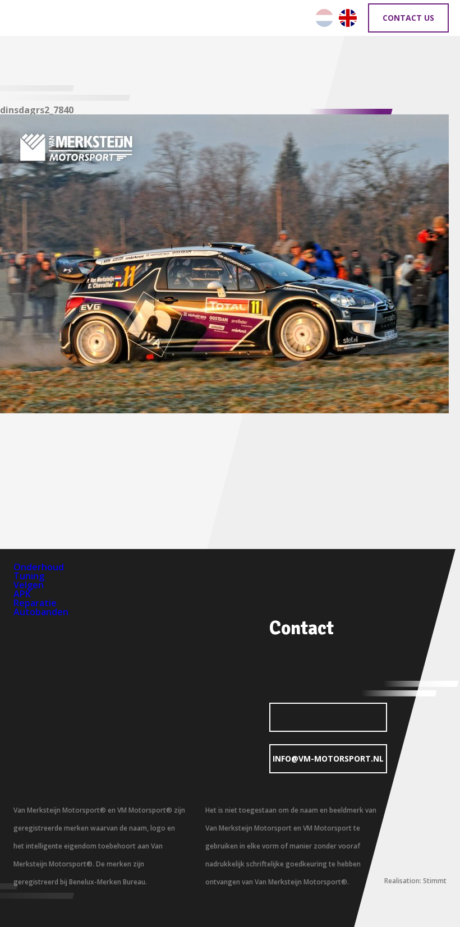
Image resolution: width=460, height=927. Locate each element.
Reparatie (35, 602)
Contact (301, 628)
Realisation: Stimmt (415, 881)
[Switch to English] (348, 18)
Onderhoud (38, 566)
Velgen (28, 584)
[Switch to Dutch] (324, 18)
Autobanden (40, 611)
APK (22, 593)
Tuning (28, 575)
